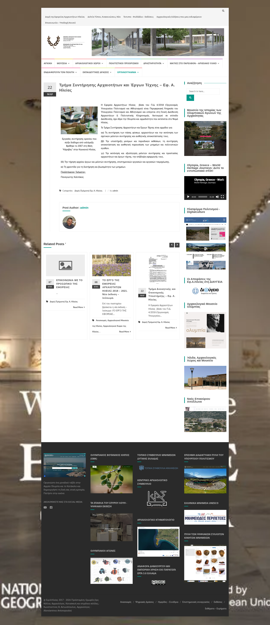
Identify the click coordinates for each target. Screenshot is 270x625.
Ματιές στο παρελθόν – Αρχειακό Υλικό (193, 63)
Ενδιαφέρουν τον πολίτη (59, 72)
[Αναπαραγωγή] (188, 196)
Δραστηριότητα (152, 63)
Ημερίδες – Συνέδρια (168, 602)
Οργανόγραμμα (126, 72)
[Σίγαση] (217, 196)
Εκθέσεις (218, 602)
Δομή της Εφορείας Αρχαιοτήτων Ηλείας (65, 16)
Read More (78, 307)
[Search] (190, 98)
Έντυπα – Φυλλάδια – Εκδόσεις (138, 16)
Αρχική (48, 63)
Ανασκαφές (101, 321)
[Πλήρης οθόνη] (222, 196)
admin (115, 191)
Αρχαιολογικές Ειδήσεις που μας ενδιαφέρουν (179, 16)
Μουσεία (62, 63)
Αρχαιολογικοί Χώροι (87, 63)
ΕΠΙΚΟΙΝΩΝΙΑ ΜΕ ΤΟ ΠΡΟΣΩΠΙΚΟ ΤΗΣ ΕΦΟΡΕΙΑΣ (69, 284)
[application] (205, 188)
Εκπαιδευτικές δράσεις (96, 72)
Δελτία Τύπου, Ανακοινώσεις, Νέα (104, 16)
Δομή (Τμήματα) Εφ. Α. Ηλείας (88, 191)
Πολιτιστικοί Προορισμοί (124, 63)
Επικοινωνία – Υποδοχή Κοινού (60, 22)
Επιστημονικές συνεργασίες (196, 602)
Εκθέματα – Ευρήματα (215, 609)
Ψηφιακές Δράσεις (144, 602)
